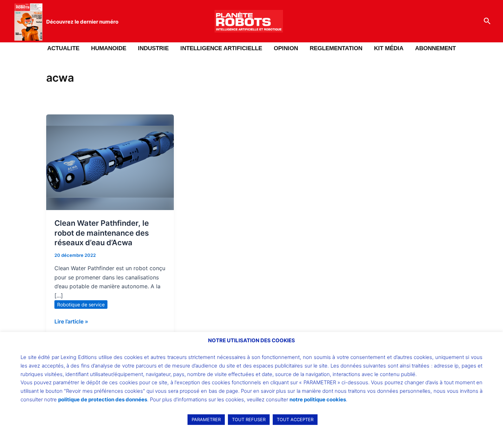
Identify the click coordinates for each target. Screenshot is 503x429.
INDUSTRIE (153, 48)
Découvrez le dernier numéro (82, 21)
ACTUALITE (63, 48)
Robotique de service (81, 304)
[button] (487, 21)
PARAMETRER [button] (206, 419)
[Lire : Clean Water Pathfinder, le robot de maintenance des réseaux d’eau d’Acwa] (110, 161)
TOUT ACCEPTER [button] (295, 419)
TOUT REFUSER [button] (249, 419)
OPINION (286, 48)
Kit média (388, 48)
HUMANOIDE (108, 48)
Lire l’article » (71, 321)
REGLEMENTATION (336, 48)
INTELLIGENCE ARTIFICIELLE (221, 48)
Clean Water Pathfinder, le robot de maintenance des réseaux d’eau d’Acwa (101, 233)
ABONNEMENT (435, 48)
